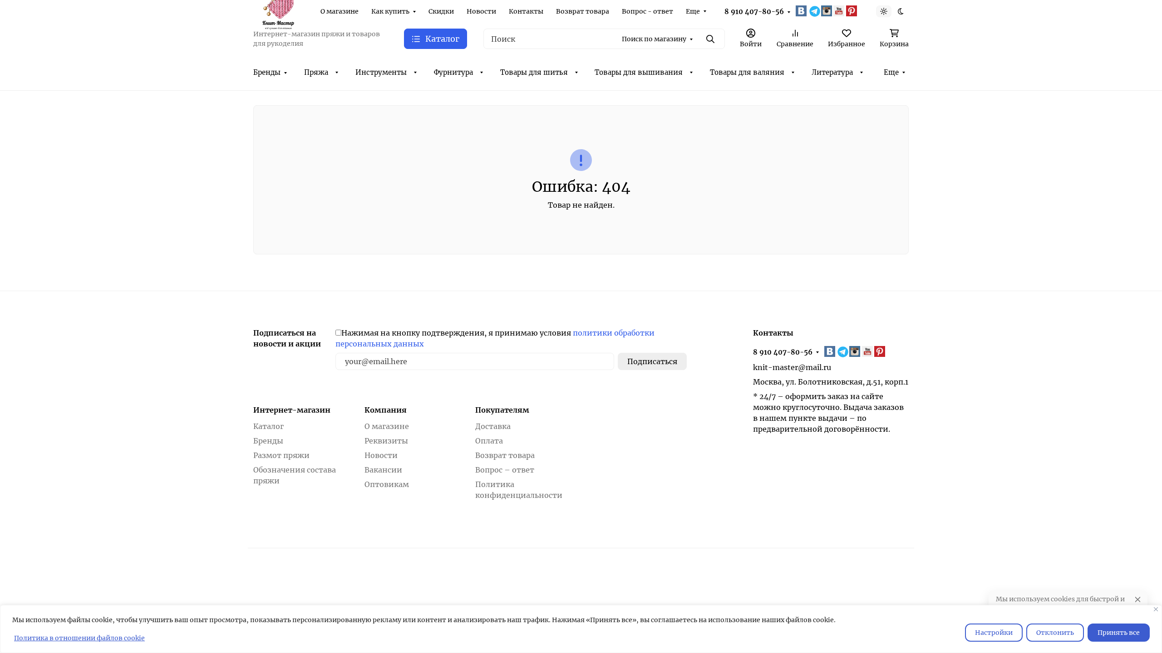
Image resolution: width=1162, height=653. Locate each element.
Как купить (390, 11)
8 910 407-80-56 (754, 11)
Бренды (267, 72)
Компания (385, 410)
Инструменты (381, 72)
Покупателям (502, 410)
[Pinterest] (852, 11)
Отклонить (1055, 633)
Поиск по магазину (654, 39)
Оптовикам (386, 484)
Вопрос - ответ (647, 11)
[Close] (1137, 599)
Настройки (994, 633)
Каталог (268, 426)
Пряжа (316, 72)
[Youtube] (839, 11)
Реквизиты (386, 440)
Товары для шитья (534, 72)
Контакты (526, 11)
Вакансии (383, 469)
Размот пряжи (281, 455)
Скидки (441, 11)
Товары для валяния (747, 72)
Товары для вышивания (639, 72)
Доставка (493, 426)
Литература (832, 72)
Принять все (1119, 633)
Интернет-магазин (291, 410)
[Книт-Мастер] (277, 10)
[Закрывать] (1156, 609)
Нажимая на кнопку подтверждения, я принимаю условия (495, 338)
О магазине (339, 11)
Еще (693, 11)
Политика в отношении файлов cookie (79, 638)
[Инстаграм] (827, 11)
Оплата (489, 440)
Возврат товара (582, 11)
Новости (481, 11)
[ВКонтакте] (802, 11)
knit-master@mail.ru (792, 367)
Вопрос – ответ (504, 469)
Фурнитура (453, 72)
